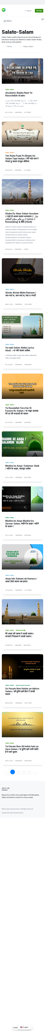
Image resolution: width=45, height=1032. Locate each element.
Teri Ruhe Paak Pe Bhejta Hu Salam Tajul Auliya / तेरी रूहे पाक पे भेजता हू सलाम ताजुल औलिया (22, 158)
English (25, 1027)
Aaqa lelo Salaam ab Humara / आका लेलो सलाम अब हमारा (21, 580)
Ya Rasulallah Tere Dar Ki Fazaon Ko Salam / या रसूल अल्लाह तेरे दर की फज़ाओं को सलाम (21, 411)
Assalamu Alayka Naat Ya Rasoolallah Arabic (18, 94)
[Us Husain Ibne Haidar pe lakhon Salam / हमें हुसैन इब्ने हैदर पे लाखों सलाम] (22, 666)
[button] (7, 21)
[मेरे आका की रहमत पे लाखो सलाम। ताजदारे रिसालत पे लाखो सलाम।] (22, 611)
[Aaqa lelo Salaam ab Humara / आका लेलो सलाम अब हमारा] (22, 557)
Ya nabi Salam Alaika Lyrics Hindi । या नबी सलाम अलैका (19, 349)
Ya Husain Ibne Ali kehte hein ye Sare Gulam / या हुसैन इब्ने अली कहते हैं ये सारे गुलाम (22, 749)
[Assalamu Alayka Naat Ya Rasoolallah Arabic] (22, 71)
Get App (39, 11)
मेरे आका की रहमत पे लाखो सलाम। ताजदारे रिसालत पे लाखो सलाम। (19, 635)
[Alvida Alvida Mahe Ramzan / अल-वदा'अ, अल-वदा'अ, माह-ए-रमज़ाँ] (22, 271)
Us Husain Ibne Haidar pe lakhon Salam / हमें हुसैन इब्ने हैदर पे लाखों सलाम (22, 691)
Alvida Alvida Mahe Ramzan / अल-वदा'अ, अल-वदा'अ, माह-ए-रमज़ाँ (20, 294)
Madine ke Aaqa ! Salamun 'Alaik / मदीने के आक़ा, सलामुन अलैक (22, 467)
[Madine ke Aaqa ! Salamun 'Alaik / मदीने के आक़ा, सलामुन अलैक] (22, 444)
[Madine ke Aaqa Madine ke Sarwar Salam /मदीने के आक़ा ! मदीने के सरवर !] (22, 499)
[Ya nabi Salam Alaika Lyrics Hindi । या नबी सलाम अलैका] (22, 326)
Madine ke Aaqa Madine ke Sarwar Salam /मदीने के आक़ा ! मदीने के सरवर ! (22, 523)
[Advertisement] (22, 919)
